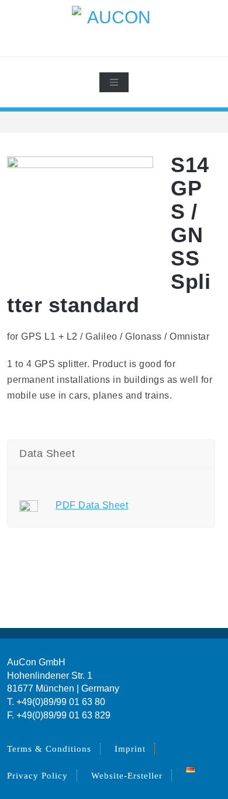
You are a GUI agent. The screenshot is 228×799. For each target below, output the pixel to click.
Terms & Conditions (49, 748)
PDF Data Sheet (92, 505)
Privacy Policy (37, 775)
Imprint (130, 748)
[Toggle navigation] (114, 82)
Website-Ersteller (127, 775)
